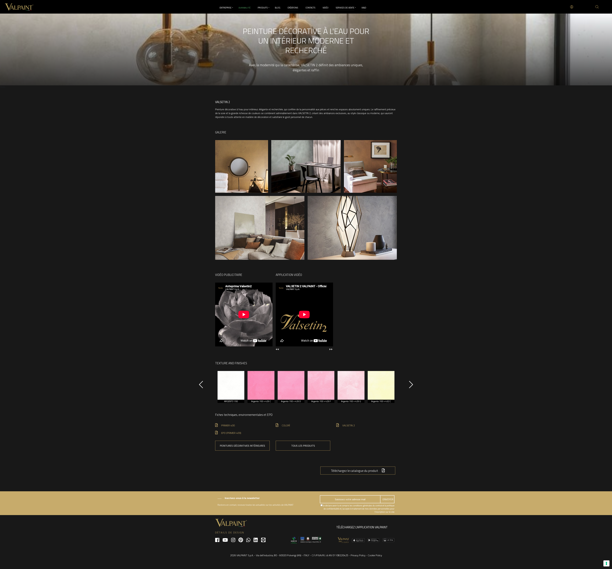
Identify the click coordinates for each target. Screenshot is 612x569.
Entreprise (225, 7)
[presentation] (201, 386)
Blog (277, 7)
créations (293, 7)
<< (277, 348)
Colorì (286, 425)
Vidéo (325, 7)
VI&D (363, 7)
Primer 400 (228, 425)
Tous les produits (303, 446)
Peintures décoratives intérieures (242, 446)
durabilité (245, 7)
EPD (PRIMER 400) (231, 433)
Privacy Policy (358, 555)
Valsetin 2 (348, 425)
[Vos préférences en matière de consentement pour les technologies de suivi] (606, 563)
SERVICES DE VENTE (345, 7)
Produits (263, 7)
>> (330, 348)
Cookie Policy (375, 555)
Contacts (310, 7)
